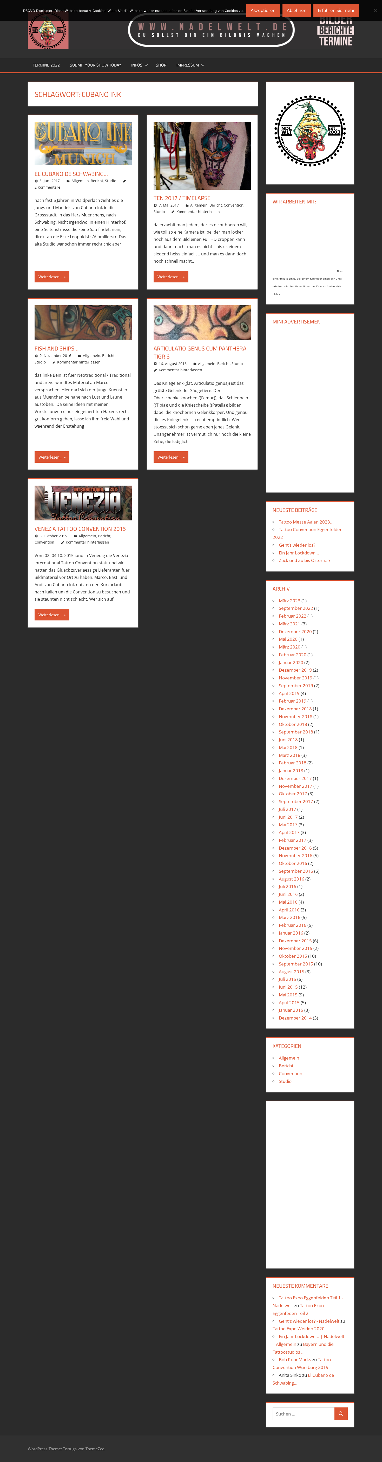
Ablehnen (296, 10)
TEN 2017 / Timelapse (182, 198)
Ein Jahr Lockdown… (299, 553)
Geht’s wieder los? (297, 545)
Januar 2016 (291, 933)
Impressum (187, 65)
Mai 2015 (288, 995)
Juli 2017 (287, 809)
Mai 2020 (288, 639)
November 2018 (295, 716)
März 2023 (289, 601)
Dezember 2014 (295, 1018)
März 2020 (289, 647)
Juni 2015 (288, 987)
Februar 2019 (292, 701)
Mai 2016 (288, 902)
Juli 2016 (287, 886)
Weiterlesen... (50, 276)
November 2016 (295, 855)
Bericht (97, 180)
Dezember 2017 (295, 778)
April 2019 (289, 693)
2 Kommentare (47, 187)
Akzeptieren (263, 10)
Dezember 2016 (295, 848)
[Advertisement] (310, 408)
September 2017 (296, 801)
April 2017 (289, 832)
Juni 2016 (288, 894)
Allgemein (80, 180)
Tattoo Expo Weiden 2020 (299, 1329)
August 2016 (291, 879)
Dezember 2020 (295, 631)
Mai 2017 (288, 825)
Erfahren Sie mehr (336, 10)
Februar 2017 (292, 840)
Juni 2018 (288, 740)
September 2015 (296, 964)
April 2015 (289, 1002)
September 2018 (296, 732)
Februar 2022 (292, 616)
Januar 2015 (291, 1010)
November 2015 (295, 948)
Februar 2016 (292, 925)
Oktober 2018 (293, 724)
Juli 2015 (287, 979)
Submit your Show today (95, 65)
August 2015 (291, 972)
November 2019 (295, 678)
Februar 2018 (292, 763)
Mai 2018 (288, 747)
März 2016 (289, 917)
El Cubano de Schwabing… (71, 173)
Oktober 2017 (293, 794)
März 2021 (289, 624)
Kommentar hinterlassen (198, 211)
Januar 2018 (291, 770)
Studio (110, 180)
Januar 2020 (291, 662)
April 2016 (289, 910)
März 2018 (289, 755)
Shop (161, 65)
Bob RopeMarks (295, 1359)
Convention (233, 205)
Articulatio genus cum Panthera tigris (200, 352)
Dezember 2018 (295, 709)
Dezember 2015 (295, 941)
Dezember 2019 (295, 670)
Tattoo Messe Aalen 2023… (306, 522)
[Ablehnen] (375, 10)
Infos (136, 65)
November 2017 (295, 786)
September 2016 (296, 871)
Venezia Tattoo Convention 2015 (80, 528)
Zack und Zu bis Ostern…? (304, 560)
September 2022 (296, 608)
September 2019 (296, 686)
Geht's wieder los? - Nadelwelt (309, 1321)
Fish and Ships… (56, 348)
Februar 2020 (292, 655)
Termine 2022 (46, 65)
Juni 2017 (288, 817)
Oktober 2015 (293, 956)
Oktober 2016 (293, 863)
